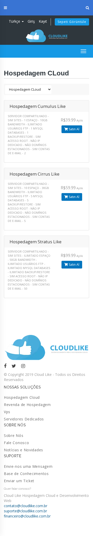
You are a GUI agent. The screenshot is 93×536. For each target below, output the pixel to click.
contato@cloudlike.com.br (25, 505)
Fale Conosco (16, 442)
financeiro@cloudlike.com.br (27, 516)
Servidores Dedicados (24, 419)
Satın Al (73, 129)
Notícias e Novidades (23, 449)
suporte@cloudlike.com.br (25, 510)
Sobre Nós (13, 435)
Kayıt (43, 21)
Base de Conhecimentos (26, 473)
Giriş (31, 21)
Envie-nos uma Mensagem (28, 466)
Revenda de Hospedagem (27, 404)
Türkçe (15, 21)
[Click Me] (5, 366)
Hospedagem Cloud (22, 397)
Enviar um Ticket (19, 480)
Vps (7, 411)
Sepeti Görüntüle (72, 22)
